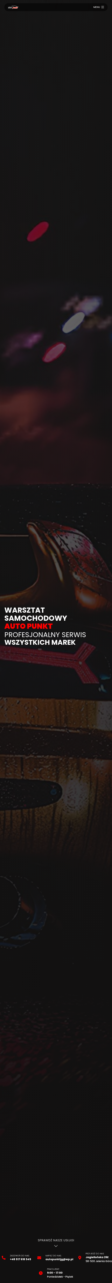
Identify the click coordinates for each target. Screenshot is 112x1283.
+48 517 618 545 (20, 1259)
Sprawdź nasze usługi (56, 1240)
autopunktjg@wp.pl (59, 1259)
